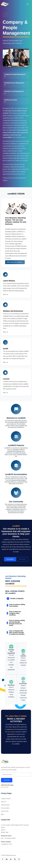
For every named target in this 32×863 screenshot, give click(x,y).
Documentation (5, 808)
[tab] (16, 75)
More (4, 294)
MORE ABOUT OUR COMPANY (14, 262)
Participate (22, 559)
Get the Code (4, 811)
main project (11, 732)
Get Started (10, 559)
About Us (3, 801)
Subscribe (7, 780)
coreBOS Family (5, 798)
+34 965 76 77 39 (6, 844)
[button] (27, 4)
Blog (2, 814)
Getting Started (5, 805)
